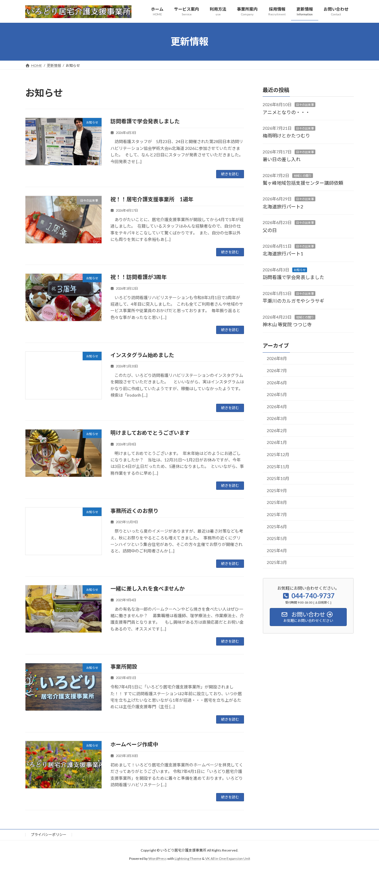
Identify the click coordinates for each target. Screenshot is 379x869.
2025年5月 (277, 538)
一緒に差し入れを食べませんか (147, 588)
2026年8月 (277, 358)
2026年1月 (277, 442)
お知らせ (300, 269)
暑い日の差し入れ (282, 159)
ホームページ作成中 (134, 744)
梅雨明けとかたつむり (286, 135)
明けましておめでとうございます (150, 432)
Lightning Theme (188, 859)
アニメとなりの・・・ (286, 112)
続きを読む (230, 174)
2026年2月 (277, 430)
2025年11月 (278, 466)
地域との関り (302, 175)
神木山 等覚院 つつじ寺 (287, 324)
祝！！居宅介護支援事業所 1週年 (151, 199)
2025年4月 (277, 550)
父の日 (270, 230)
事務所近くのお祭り (134, 511)
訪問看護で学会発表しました (145, 121)
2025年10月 (278, 478)
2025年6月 (277, 526)
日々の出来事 (305, 104)
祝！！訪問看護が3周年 (138, 277)
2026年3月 (277, 418)
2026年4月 (277, 406)
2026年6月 (277, 382)
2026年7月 (277, 370)
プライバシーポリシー (48, 834)
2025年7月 (277, 514)
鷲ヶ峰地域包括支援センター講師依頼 (303, 183)
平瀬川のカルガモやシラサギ (293, 301)
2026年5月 (277, 394)
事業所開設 (123, 666)
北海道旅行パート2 (283, 206)
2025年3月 (277, 562)
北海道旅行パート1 (283, 253)
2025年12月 (278, 454)
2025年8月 (277, 502)
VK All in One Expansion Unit (227, 859)
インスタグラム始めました (142, 355)
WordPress (157, 859)
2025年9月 (277, 490)
